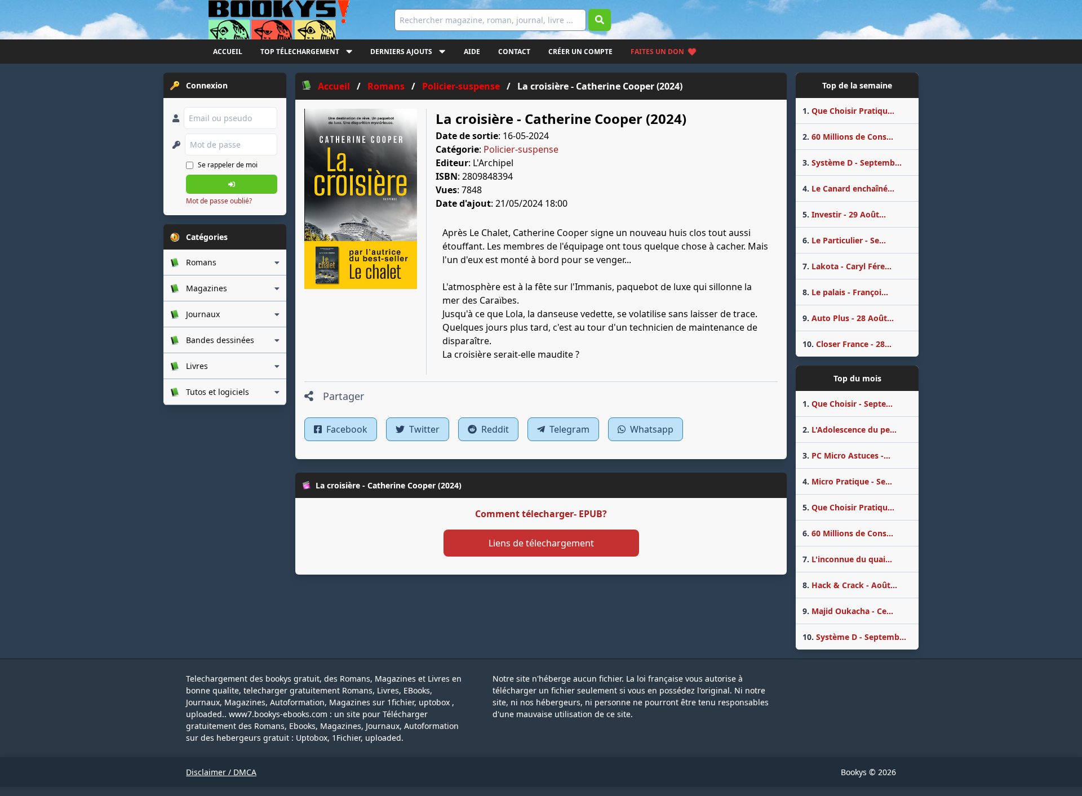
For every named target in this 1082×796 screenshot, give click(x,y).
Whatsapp (650, 429)
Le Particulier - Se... (844, 240)
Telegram (568, 429)
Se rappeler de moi (228, 165)
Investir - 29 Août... (844, 214)
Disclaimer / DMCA (221, 772)
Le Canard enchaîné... (848, 188)
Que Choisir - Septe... (847, 403)
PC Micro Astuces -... (846, 455)
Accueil (227, 51)
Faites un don (657, 51)
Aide (472, 51)
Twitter (423, 429)
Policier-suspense (521, 149)
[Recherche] (599, 20)
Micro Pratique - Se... (847, 481)
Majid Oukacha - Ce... (847, 611)
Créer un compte (580, 51)
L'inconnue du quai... (847, 559)
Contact (514, 51)
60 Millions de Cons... (847, 136)
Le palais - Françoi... (845, 292)
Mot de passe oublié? (219, 201)
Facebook (345, 429)
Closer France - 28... (847, 344)
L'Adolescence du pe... (849, 429)
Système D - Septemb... (852, 162)
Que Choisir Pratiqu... (848, 110)
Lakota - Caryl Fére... (847, 266)
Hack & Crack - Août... (849, 585)
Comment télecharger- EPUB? (541, 514)
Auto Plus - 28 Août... (848, 318)
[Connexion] (231, 184)
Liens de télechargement (541, 543)
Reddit (494, 429)
